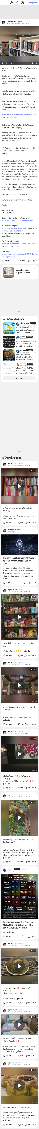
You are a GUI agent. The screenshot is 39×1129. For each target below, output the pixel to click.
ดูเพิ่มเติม (12, 518)
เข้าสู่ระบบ (33, 3)
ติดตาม (19, 21)
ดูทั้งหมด (19, 378)
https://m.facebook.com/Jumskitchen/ (17, 220)
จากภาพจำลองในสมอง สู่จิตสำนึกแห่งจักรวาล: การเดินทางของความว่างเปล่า (19, 561)
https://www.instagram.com (13, 228)
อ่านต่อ (5, 578)
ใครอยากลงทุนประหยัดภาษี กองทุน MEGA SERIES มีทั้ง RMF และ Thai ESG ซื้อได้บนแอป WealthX (18, 925)
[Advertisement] (19, 12)
